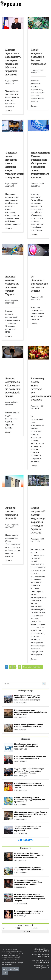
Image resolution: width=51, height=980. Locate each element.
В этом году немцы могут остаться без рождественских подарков (41, 389)
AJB (4, 973)
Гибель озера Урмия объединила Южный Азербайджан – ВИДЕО (28, 725)
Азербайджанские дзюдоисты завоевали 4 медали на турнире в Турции (29, 785)
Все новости (25, 839)
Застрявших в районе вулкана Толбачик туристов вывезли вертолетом (27, 828)
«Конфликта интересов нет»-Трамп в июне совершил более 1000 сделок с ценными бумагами (30, 814)
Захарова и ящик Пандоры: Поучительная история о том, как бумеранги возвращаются (29, 855)
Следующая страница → (32, 667)
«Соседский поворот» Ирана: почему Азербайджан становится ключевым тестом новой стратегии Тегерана (29, 897)
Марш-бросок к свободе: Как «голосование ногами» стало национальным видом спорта (27, 698)
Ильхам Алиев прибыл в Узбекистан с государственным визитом (30, 757)
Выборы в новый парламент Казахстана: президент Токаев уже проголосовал (29, 800)
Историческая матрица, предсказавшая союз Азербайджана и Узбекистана (30, 712)
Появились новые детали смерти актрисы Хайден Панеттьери (28, 912)
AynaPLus (14, 969)
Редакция (35, 539)
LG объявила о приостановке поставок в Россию (39, 283)
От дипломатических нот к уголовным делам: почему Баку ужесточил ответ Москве (28, 882)
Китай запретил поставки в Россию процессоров (38, 56)
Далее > (8, 111)
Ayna (5, 969)
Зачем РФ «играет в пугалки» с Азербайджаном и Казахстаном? (28, 869)
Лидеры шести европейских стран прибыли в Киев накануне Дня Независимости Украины (29, 771)
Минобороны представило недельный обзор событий (26, 745)
